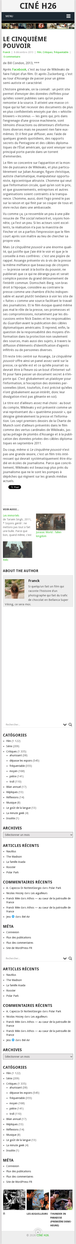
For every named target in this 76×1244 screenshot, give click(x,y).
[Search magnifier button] (70, 724)
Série (9, 746)
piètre (13, 776)
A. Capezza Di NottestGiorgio (24, 887)
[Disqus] (38, 665)
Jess (8, 916)
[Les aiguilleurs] (38, 1200)
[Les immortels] (19, 525)
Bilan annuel (13, 786)
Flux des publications (18, 937)
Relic (5, 559)
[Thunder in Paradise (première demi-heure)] (61, 1200)
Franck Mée (13, 898)
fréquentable (61, 52)
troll (12, 781)
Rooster (11, 867)
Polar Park (12, 872)
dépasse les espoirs (21, 760)
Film (39, 52)
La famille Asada (15, 861)
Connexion (12, 932)
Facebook (19, 69)
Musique (11, 802)
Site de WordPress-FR (19, 948)
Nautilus (11, 851)
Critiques (48, 52)
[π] (14, 1200)
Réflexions (12, 797)
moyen (14, 771)
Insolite (10, 818)
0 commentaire (12, 56)
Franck (6, 52)
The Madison (14, 856)
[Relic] (17, 549)
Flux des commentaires (19, 942)
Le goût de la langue (18, 807)
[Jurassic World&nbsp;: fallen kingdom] (50, 522)
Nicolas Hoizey (15, 893)
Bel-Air (26, 916)
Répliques (12, 792)
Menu (9, 16)
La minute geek (15, 813)
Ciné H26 (38, 6)
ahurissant (16, 755)
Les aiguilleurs (39, 893)
